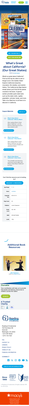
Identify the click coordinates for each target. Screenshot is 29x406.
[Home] (6, 2)
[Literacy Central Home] (13, 2)
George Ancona (16, 274)
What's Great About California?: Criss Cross (14, 157)
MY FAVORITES (14, 53)
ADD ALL (21, 112)
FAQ (3, 340)
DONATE (21, 2)
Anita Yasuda (17, 73)
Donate (5, 296)
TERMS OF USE (7, 350)
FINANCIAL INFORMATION (9, 352)
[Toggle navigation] (26, 2)
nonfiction (14, 191)
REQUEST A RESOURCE (14, 183)
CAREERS (4, 345)
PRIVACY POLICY (6, 347)
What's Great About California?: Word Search (14, 137)
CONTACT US (6, 342)
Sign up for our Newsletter (13, 366)
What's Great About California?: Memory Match (15, 118)
